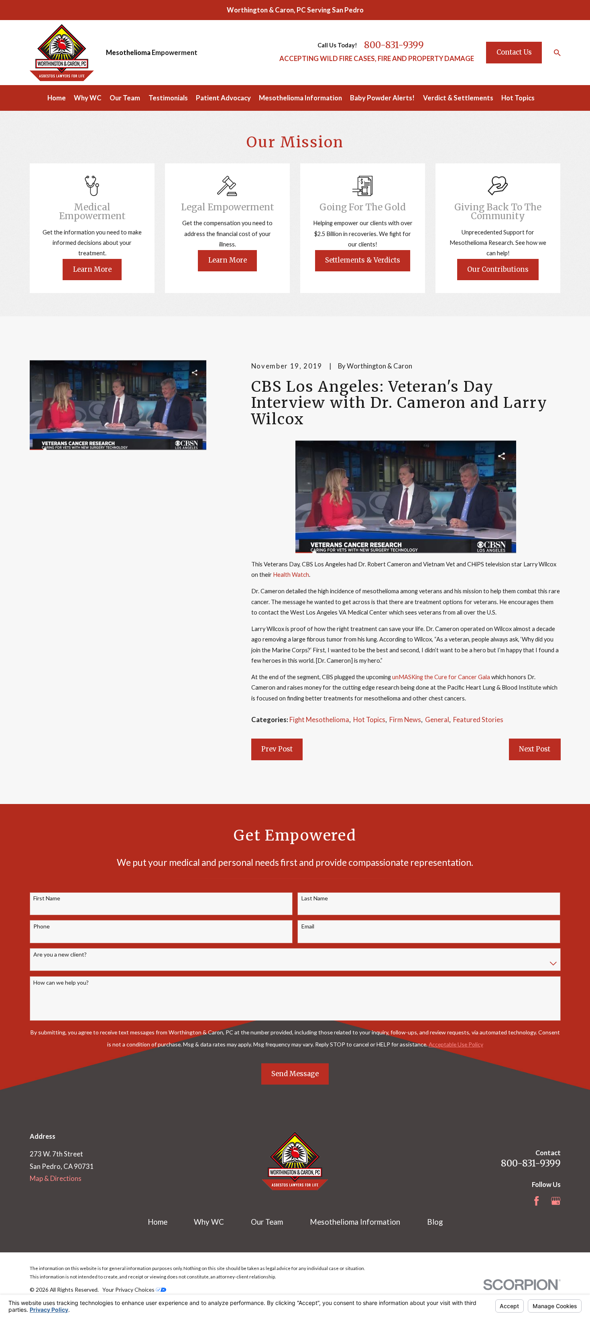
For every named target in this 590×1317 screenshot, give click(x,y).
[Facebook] (536, 1200)
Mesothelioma (128, 52)
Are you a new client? (60, 954)
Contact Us (514, 52)
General (437, 719)
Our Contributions (498, 269)
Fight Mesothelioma (319, 719)
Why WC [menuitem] (88, 98)
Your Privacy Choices (129, 1289)
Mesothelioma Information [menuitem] (300, 98)
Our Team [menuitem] (125, 98)
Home (157, 1221)
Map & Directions (55, 1178)
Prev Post (277, 749)
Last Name (314, 898)
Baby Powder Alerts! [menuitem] (382, 98)
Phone (41, 926)
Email (307, 926)
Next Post (534, 749)
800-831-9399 (394, 45)
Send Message (295, 1074)
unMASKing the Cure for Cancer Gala (441, 677)
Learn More (92, 269)
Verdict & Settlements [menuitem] (458, 98)
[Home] (62, 52)
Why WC (209, 1221)
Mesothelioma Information (355, 1221)
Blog (435, 1221)
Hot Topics (369, 719)
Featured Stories (478, 719)
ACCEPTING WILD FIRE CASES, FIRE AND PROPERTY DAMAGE (376, 58)
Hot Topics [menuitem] (518, 98)
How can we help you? (61, 982)
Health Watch (291, 574)
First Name (46, 898)
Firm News (405, 719)
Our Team (267, 1221)
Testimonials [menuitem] (168, 98)
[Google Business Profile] (555, 1200)
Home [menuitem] (56, 98)
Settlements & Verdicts (362, 260)
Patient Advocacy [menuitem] (223, 98)
